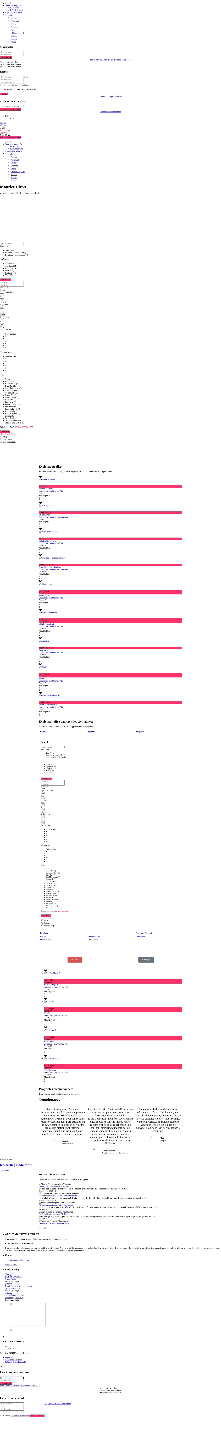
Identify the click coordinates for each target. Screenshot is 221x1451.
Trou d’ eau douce (12, 1288)
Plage (5, 437)
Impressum (9, 1357)
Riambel (43, 936)
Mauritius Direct (11, 1264)
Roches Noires (94, 936)
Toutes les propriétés (13, 5)
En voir (43, 731)
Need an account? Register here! (102, 60)
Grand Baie (140, 936)
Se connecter (6, 57)
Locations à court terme (48, 491)
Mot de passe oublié (32, 1386)
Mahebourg (9, 1297)
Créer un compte (37, 1416)
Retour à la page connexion (111, 96)
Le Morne (44, 933)
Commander (16, 137)
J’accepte (16, 85)
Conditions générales (13, 1360)
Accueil (8, 3)
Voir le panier (5, 137)
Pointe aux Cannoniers (145, 933)
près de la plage (9, 442)
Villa (61, 491)
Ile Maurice (14, 8)
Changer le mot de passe (10, 109)
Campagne (7, 439)
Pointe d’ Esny (46, 939)
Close (2, 327)
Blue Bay (19, 1297)
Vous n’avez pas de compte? (11, 1386)
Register (4, 94)
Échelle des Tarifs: (7, 427)
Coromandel (93, 939)
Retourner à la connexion (110, 112)
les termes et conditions (19, 85)
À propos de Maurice (13, 12)
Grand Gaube (10, 1279)
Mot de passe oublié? (123, 60)
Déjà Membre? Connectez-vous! (58, 1403)
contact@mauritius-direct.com (17, 1260)
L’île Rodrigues (16, 10)
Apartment (63, 517)
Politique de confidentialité (16, 1362)
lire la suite (4, 1170)
